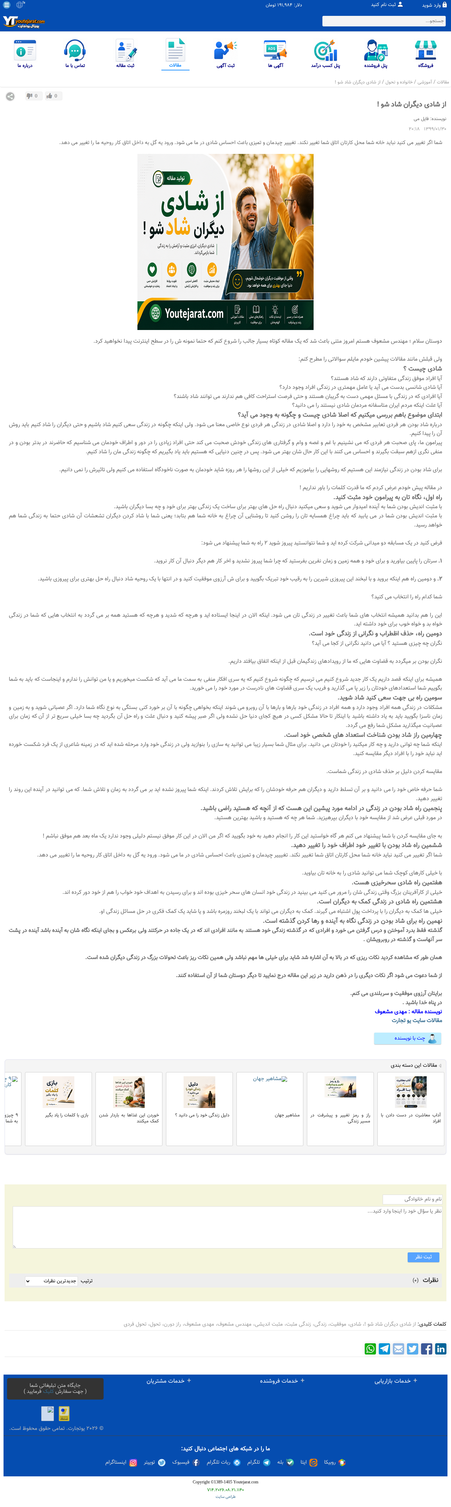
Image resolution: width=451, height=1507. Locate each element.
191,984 (284, 5)
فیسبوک (181, 1462)
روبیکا (330, 1462)
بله (280, 1462)
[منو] (7, 5)
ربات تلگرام (218, 1462)
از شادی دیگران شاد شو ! (358, 82)
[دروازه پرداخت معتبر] (64, 1413)
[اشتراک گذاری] (10, 96)
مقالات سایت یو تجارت (417, 1020)
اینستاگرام (115, 1462)
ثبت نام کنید (383, 5)
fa (24, 3)
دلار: (298, 5)
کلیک (48, 1392)
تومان (271, 5)
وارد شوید (431, 6)
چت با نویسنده (410, 1038)
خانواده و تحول (399, 82)
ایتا (304, 1462)
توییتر (149, 1462)
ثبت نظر (423, 1257)
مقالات (443, 82)
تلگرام (253, 1462)
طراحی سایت (226, 1497)
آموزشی (425, 82)
